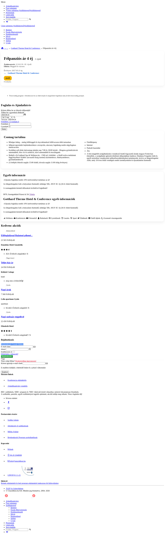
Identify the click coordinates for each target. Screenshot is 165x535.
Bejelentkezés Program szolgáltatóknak (22, 437)
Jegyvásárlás (10, 17)
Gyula (8, 43)
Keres (4, 129)
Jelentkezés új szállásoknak (18, 426)
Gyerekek (4, 126)
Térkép (32, 194)
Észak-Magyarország (14, 32)
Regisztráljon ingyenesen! (25, 361)
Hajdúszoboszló (12, 34)
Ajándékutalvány (12, 6)
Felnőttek (10, 122)
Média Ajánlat (13, 432)
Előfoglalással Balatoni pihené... (17, 235)
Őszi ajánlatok (11, 8)
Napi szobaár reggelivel (12, 316)
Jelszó (3, 349)
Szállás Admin (13, 420)
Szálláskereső (35, 10)
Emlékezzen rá (7, 352)
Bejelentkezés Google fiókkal (12, 344)
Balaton (9, 30)
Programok (10, 13)
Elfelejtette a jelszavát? (9, 354)
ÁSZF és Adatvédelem (14, 489)
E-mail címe (5, 347)
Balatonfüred (11, 39)
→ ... (6, 48)
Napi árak (6, 289)
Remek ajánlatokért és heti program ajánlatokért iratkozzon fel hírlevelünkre (30, 483)
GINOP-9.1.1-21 (14, 475)
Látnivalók (10, 15)
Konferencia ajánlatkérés (17, 380)
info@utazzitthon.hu (18, 461)
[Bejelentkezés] (7, 22)
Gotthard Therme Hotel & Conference (25, 48)
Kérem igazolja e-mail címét (11, 363)
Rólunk (10, 449)
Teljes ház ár (7, 262)
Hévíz (8, 36)
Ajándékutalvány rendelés (17, 386)
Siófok (8, 41)
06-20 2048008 (16, 455)
